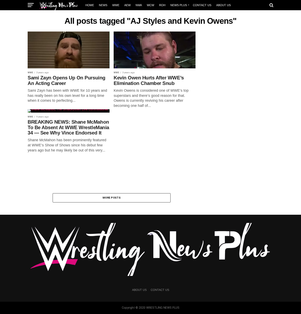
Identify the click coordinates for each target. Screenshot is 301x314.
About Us (223, 5)
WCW (150, 5)
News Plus (178, 5)
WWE (115, 5)
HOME (89, 5)
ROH (162, 5)
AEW (127, 5)
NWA (139, 5)
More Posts (112, 197)
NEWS (103, 5)
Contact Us (202, 5)
